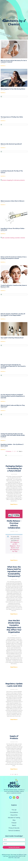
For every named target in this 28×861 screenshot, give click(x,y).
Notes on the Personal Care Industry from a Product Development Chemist (14, 257)
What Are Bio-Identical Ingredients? (11, 144)
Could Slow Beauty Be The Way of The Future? (12, 171)
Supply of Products (14, 737)
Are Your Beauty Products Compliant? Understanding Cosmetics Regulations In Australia (13, 396)
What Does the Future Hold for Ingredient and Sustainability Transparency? (14, 571)
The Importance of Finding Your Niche (12, 117)
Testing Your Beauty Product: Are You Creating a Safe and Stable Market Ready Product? (13, 435)
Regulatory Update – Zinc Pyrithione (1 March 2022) (12, 445)
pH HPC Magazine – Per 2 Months (15, 545)
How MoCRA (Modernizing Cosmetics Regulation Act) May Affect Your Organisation (14, 626)
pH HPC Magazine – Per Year (15, 549)
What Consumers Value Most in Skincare (12, 201)
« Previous (8, 451)
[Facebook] (10, 797)
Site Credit (17, 857)
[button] (25, 20)
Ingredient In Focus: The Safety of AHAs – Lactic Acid (13, 229)
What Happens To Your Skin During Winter (13, 89)
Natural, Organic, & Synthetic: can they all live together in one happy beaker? (13, 314)
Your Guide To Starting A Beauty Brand (12, 337)
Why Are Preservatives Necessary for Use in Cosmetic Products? (14, 61)
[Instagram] (14, 797)
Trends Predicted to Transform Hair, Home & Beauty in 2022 (14, 286)
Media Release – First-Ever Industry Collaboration (14, 524)
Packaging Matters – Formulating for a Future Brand (14, 468)
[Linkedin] (17, 797)
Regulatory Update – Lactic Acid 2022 (14, 684)
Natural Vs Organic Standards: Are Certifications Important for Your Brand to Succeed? (13, 366)
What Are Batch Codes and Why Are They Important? (13, 406)
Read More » (3, 65)
